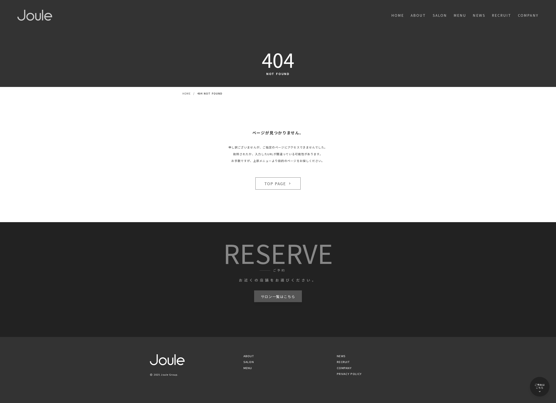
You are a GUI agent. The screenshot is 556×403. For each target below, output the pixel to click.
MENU (460, 15)
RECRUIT (501, 15)
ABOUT (418, 15)
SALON (440, 15)
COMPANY (528, 15)
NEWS (479, 15)
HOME (397, 15)
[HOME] (34, 15)
